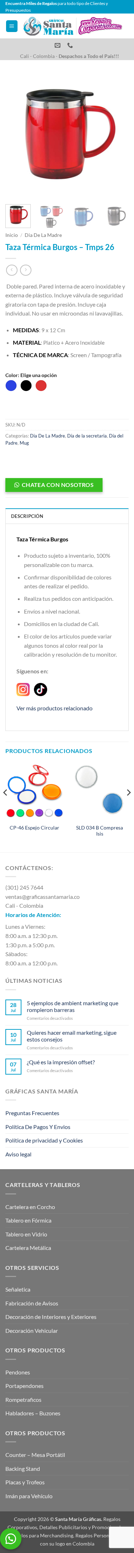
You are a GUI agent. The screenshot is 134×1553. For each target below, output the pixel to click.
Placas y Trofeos (25, 1482)
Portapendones (24, 1385)
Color (31, 375)
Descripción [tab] (27, 516)
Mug (24, 443)
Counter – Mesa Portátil (35, 1454)
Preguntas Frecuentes (32, 1112)
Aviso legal (18, 1154)
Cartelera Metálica (28, 1247)
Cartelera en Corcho (30, 1206)
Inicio (11, 235)
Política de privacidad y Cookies (44, 1140)
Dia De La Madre (43, 235)
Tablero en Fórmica (28, 1220)
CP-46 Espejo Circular (34, 828)
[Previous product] (25, 270)
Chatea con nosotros (58, 485)
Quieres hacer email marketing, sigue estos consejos (71, 1036)
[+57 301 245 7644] (71, 45)
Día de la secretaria (87, 436)
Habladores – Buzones (32, 1413)
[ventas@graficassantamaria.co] (58, 45)
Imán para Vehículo (29, 1496)
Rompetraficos (23, 1399)
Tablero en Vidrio (26, 1234)
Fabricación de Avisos (31, 1303)
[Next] (117, 135)
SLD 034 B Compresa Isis (99, 831)
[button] (12, 26)
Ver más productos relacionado (54, 708)
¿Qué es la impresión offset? (61, 1062)
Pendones (17, 1372)
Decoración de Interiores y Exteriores (50, 1316)
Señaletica (17, 1289)
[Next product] (11, 270)
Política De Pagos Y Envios (37, 1126)
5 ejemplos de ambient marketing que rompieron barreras (72, 1006)
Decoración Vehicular (31, 1330)
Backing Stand (22, 1468)
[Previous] (16, 135)
